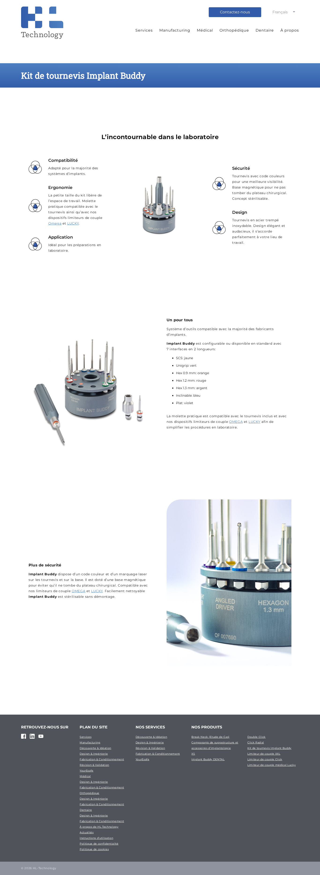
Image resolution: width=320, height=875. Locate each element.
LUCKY (73, 223)
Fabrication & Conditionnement (102, 759)
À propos (289, 30)
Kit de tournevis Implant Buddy (269, 748)
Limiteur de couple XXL (263, 753)
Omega (54, 223)
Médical (205, 30)
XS (193, 753)
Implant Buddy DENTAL (207, 759)
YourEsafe (86, 770)
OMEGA (236, 422)
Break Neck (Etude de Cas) (210, 736)
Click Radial (255, 742)
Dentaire (265, 30)
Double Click (256, 736)
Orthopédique (234, 30)
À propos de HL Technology (99, 826)
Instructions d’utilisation (96, 838)
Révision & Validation (94, 765)
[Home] (42, 29)
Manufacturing (174, 30)
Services (144, 30)
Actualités (87, 832)
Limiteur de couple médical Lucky (271, 765)
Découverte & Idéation (95, 748)
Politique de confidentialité (99, 843)
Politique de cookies (94, 849)
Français (280, 12)
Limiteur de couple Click (264, 759)
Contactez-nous (235, 12)
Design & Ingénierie (94, 753)
